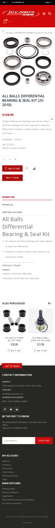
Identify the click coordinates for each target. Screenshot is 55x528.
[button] (49, 303)
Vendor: (5, 148)
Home (3, 31)
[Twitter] (11, 409)
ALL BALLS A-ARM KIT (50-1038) (14, 339)
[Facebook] (5, 409)
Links (47, 2)
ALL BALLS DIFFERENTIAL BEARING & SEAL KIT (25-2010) (23, 100)
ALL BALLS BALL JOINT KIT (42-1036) (40, 339)
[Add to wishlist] (27, 168)
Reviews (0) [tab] (7, 204)
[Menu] (44, 14)
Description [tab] (8, 197)
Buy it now (12, 177)
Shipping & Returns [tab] (12, 212)
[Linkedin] (17, 409)
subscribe (44, 440)
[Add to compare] (34, 168)
